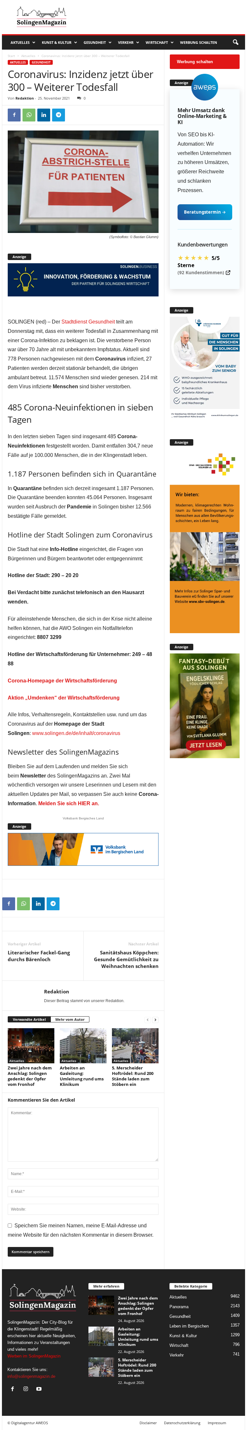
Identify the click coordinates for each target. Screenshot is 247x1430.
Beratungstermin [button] (205, 212)
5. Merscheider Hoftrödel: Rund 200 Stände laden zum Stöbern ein (132, 1076)
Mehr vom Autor (70, 1019)
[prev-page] (147, 1019)
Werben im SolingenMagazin (33, 1356)
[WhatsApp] (29, 115)
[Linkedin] (43, 115)
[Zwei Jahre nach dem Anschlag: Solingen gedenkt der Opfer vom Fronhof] (31, 1045)
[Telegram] (58, 115)
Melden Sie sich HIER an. (68, 803)
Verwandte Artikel (29, 1019)
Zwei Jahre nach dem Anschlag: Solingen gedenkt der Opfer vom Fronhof (30, 1076)
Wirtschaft (157, 42)
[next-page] (155, 1019)
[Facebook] (14, 115)
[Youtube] (40, 1389)
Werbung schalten (198, 42)
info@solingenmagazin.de (31, 1376)
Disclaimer (148, 1422)
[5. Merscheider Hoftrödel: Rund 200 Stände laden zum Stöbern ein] (135, 1045)
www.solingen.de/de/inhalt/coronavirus (76, 733)
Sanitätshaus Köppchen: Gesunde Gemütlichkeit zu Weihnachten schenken (126, 959)
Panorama (178, 1306)
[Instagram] (27, 1389)
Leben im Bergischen (189, 1326)
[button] (235, 42)
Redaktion (24, 98)
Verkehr (125, 42)
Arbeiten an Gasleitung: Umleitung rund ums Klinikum (82, 1076)
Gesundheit (95, 42)
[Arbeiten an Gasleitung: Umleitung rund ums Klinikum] (83, 1045)
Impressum (217, 1422)
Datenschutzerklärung (182, 1422)
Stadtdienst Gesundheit (88, 321)
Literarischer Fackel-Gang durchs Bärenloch (39, 955)
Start (11, 55)
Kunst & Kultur (56, 42)
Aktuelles (20, 42)
